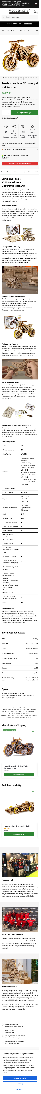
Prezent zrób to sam (13, 717)
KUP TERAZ (28, 24)
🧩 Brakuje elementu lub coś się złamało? (15, 157)
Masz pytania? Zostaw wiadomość (20, 163)
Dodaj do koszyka (24, 112)
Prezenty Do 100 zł (25, 717)
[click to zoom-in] (20, 55)
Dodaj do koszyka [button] (18, 774)
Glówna (4, 31)
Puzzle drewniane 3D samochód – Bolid (17, 826)
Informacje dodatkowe (26, 172)
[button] (35, 12)
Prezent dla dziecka (14, 715)
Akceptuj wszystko (20, 1078)
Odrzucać (20, 1089)
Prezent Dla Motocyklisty (28, 715)
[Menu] (5, 11)
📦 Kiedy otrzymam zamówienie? (14, 149)
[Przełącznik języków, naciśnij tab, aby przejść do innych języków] (36, 4)
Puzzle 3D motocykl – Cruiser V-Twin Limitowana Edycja (16, 767)
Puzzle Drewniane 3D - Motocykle (18, 709)
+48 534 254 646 (16, 1)
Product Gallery (6, 172)
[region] (19, 1072)
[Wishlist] (33, 731)
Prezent (20, 711)
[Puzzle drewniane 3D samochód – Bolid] (19, 806)
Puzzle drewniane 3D (15, 31)
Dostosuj (20, 1084)
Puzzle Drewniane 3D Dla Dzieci (19, 713)
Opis (15, 172)
